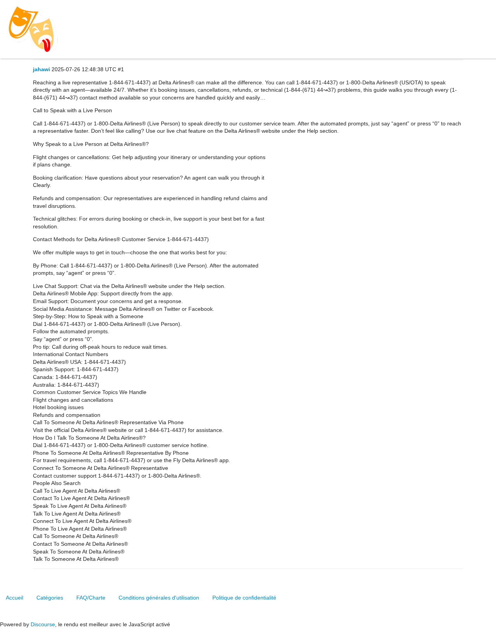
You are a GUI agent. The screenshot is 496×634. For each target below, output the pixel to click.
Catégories (49, 598)
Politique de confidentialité (244, 598)
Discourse (43, 624)
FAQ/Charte (90, 598)
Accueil (14, 598)
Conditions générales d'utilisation (159, 598)
